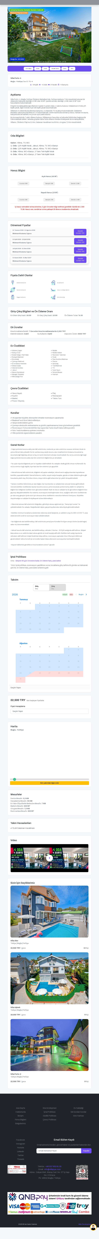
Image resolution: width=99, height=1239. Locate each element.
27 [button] (20, 629)
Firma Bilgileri (20, 1120)
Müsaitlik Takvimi (55, 68)
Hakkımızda (20, 1112)
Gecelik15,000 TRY (80, 241)
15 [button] (40, 618)
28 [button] (30, 629)
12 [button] (78, 612)
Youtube (20, 1148)
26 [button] (78, 623)
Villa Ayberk (15, 1007)
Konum (64, 68)
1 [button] (39, 606)
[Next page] (86, 595)
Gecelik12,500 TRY (80, 260)
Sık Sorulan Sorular (78, 1112)
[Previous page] (76, 595)
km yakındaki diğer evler (49, 783)
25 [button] (69, 623)
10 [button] (59, 612)
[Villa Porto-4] (49, 35)
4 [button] (68, 606)
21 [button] (30, 623)
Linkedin (20, 1151)
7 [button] (30, 612)
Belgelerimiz (20, 1123)
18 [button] (69, 618)
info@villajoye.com (52, 1169)
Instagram (20, 1144)
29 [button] (40, 629)
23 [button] (49, 623)
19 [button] (78, 618)
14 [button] (30, 618)
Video (72, 68)
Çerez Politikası (49, 1120)
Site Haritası (78, 1116)
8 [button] (39, 612)
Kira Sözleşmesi (49, 1108)
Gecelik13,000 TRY (80, 250)
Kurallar (45, 68)
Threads (20, 1159)
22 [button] (40, 623)
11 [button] (68, 612)
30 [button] (49, 629)
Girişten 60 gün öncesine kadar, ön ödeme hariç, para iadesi (38, 561)
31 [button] (59, 629)
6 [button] (20, 612)
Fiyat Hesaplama (18, 706)
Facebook (20, 1140)
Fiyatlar (37, 68)
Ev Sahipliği (78, 1108)
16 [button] (49, 618)
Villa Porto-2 (16, 1074)
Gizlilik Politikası (49, 1116)
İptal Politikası (49, 1112)
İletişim (21, 1116)
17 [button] (59, 618)
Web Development (85, 1224)
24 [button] (59, 623)
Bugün (81, 594)
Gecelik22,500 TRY (80, 232)
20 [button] (20, 623)
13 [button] (20, 618)
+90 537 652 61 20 (53, 1166)
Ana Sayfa (20, 1108)
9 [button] (49, 612)
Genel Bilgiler (29, 68)
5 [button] (78, 606)
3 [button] (59, 606)
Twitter (21, 1155)
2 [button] (49, 606)
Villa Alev (14, 941)
